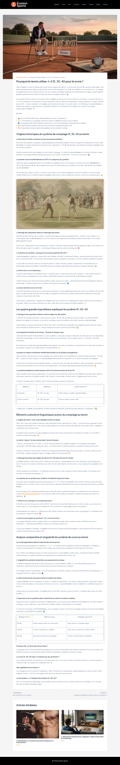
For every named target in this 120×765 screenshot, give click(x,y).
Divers (105, 4)
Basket (56, 4)
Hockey (76, 4)
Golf (69, 4)
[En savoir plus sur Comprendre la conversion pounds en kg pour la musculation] (37, 724)
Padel (84, 4)
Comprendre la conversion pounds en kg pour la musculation (34, 741)
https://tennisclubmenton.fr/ (31, 494)
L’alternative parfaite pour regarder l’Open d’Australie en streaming (82, 737)
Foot (63, 4)
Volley (98, 4)
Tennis (91, 4)
